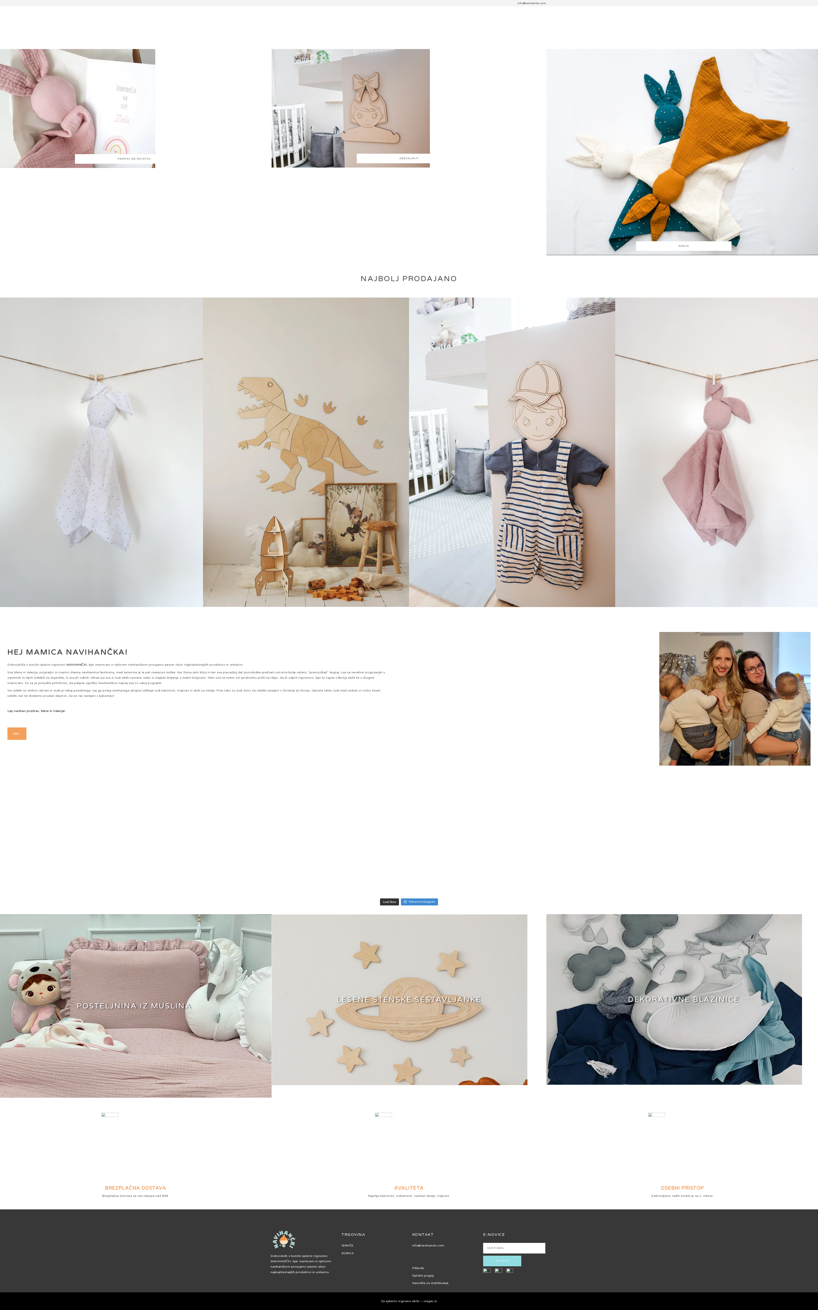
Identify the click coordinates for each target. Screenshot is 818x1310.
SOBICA (47, 21)
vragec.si (430, 1301)
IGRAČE (347, 1245)
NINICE (713, 21)
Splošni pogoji (423, 1275)
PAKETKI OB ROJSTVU (83, 21)
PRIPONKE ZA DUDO (747, 21)
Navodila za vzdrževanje (430, 1283)
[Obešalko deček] (512, 452)
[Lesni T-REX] (306, 452)
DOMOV (9, 21)
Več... (17, 734)
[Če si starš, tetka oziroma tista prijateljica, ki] (513, 839)
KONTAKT (783, 21)
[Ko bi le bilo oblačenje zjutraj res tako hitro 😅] (305, 839)
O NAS (28, 21)
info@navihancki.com (532, 3)
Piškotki (418, 1268)
